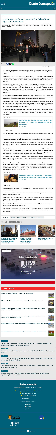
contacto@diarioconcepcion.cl (29, 391)
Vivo (28, 282)
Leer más (22, 126)
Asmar (18, 217)
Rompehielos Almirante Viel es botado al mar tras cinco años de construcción (9, 240)
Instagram (29, 404)
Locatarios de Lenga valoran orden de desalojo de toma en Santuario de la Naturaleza (35, 122)
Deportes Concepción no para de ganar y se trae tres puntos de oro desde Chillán (23, 331)
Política (4, 341)
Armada (13, 217)
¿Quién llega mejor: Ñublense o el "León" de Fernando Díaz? (17, 293)
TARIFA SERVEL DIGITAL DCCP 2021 (29, 393)
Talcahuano (32, 217)
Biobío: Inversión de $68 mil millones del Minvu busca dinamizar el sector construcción (24, 323)
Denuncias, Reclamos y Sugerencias (28, 401)
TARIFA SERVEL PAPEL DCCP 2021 (29, 395)
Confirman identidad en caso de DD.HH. (45, 238)
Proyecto (24, 217)
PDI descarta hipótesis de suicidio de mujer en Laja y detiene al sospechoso (22, 300)
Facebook (29, 406)
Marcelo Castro (7, 29)
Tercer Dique (40, 217)
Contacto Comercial (25, 398)
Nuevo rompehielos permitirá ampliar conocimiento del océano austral (26, 240)
